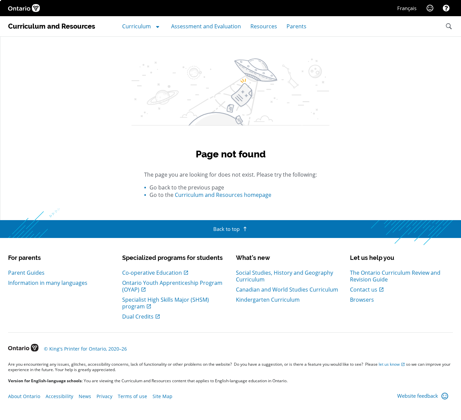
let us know (389, 364)
